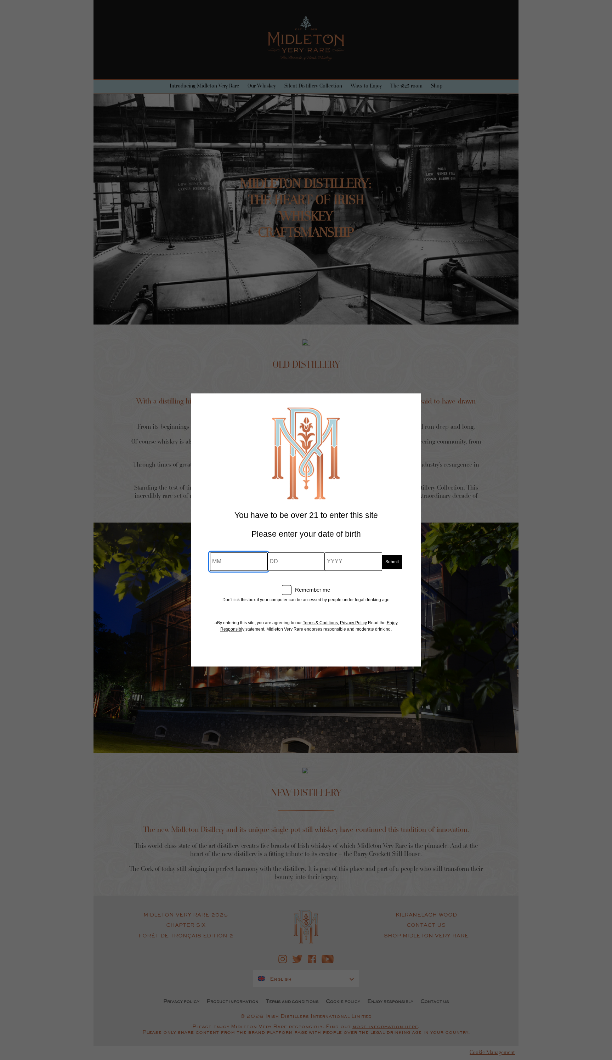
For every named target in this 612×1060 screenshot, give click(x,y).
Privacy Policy (353, 623)
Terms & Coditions (320, 623)
